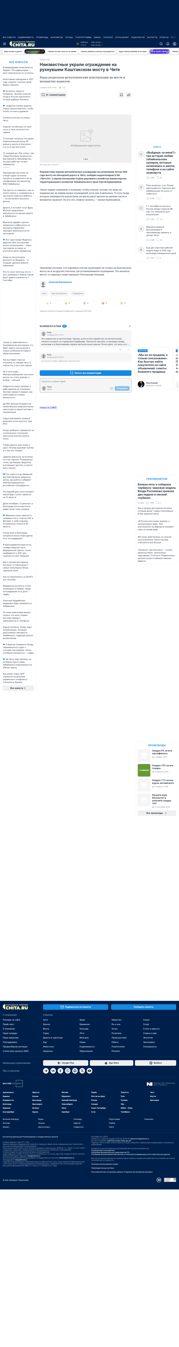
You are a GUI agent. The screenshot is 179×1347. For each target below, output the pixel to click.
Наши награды (10, 1033)
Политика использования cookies (104, 1164)
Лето (82, 1033)
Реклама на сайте (11, 1020)
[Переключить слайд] (45, 138)
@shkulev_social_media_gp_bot (119, 1141)
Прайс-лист (8, 1024)
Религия (116, 1051)
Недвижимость (26, 37)
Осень (115, 1029)
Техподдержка (10, 1042)
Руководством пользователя (103, 1150)
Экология (148, 1037)
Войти (49, 389)
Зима (82, 1020)
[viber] (67, 1071)
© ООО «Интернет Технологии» (16, 1180)
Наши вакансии (10, 1037)
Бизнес (46, 1024)
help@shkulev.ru (21, 1160)
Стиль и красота (151, 1029)
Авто (45, 1020)
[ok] (60, 1071)
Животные (48, 1046)
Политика (116, 1033)
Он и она (116, 1024)
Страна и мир (149, 1033)
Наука (82, 1042)
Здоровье (48, 1051)
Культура (84, 1029)
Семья (146, 1020)
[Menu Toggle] (4, 44)
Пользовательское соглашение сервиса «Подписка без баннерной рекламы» (122, 1172)
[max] (75, 1071)
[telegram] (46, 1071)
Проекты (164, 37)
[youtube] (89, 1071)
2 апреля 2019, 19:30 (48, 88)
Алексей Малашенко (60, 282)
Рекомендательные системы (102, 1168)
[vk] (53, 1071)
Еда (45, 1042)
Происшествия (119, 1037)
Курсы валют (122, 37)
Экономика (149, 1042)
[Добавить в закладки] (121, 95)
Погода (69, 37)
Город (46, 1033)
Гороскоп (108, 37)
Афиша (97, 37)
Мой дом (84, 1037)
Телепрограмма (83, 37)
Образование (86, 1051)
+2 (120, 366)
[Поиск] (161, 44)
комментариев (55, 95)
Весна (46, 1029)
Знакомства (56, 37)
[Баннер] (34, 51)
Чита (44, 293)
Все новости (9, 37)
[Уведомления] (167, 44)
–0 (128, 366)
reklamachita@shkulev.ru (139, 1139)
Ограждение (78, 293)
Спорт (146, 1024)
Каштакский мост (59, 293)
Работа (115, 1042)
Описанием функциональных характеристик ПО (110, 1152)
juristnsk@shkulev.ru (66, 1158)
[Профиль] (174, 44)
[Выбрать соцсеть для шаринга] (128, 95)
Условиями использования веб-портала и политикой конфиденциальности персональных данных (130, 1154)
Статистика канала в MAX (16, 1051)
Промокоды (42, 37)
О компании (9, 1029)
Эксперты (152, 37)
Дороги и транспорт (53, 1037)
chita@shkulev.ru (33, 1156)
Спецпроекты (150, 1046)
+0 (120, 350)
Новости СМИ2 (48, 407)
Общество (117, 1020)
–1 (128, 350)
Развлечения (118, 1046)
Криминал (85, 1024)
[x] (82, 1071)
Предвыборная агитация (15, 1046)
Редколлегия (138, 37)
